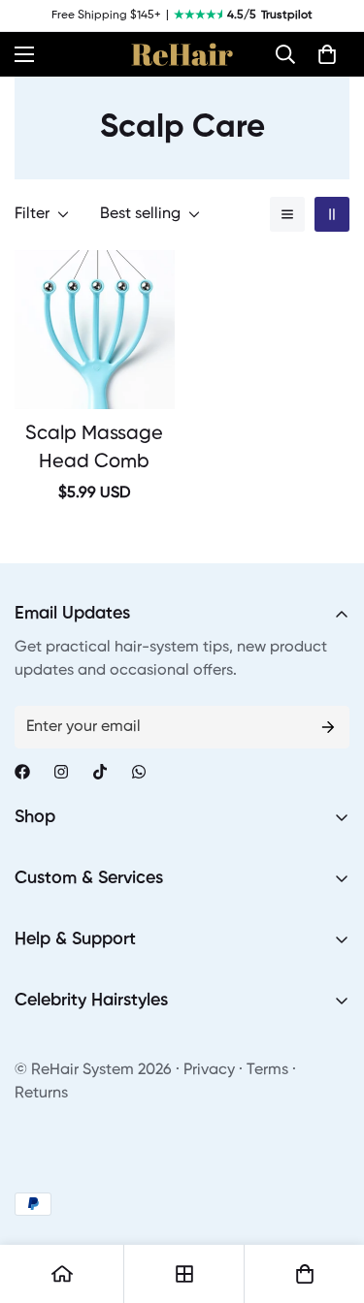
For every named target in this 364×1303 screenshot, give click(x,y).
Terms (267, 1070)
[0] (327, 54)
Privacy (209, 1070)
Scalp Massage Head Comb (94, 448)
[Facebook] (22, 771)
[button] (285, 54)
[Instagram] (61, 771)
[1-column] (287, 214)
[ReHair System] (182, 54)
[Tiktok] (100, 771)
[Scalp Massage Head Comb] (95, 329)
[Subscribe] (328, 727)
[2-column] (331, 214)
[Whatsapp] (139, 771)
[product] (62, 1274)
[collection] (184, 1274)
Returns (41, 1093)
